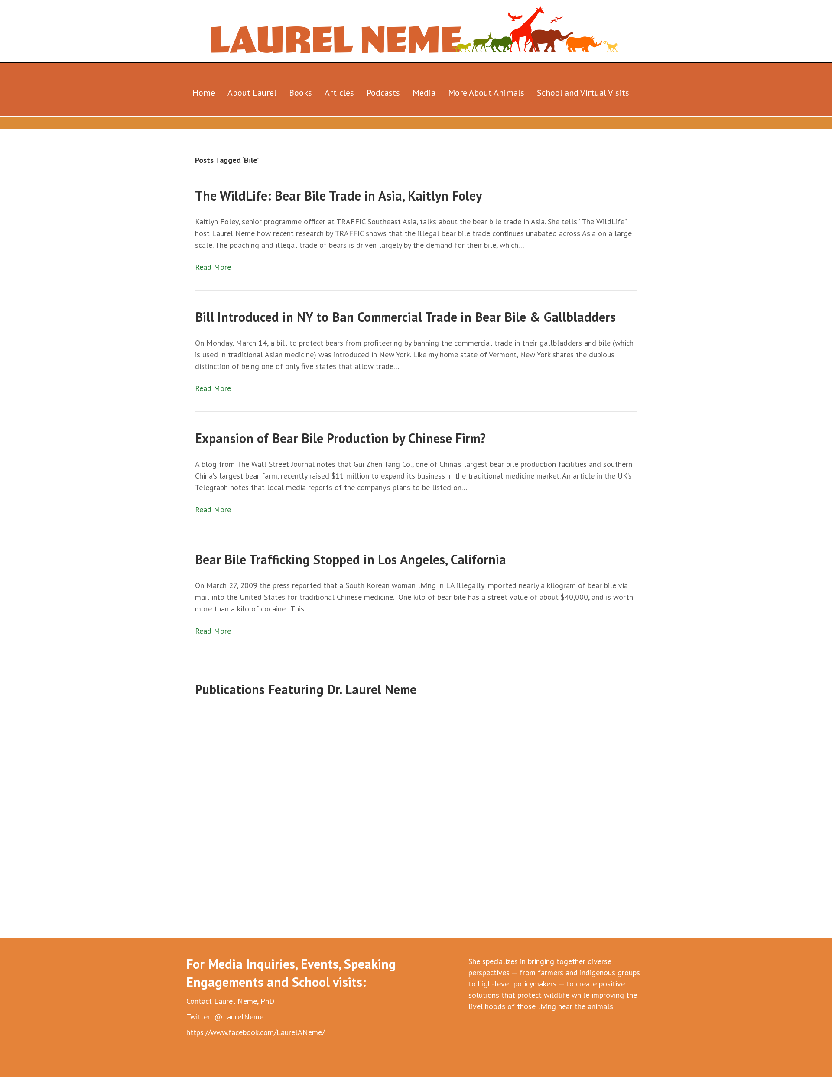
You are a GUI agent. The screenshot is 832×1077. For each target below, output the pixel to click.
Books (300, 92)
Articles (339, 92)
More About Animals (486, 92)
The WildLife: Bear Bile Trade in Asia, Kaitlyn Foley (338, 195)
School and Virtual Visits (583, 92)
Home (203, 92)
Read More (213, 267)
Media (424, 92)
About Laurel (252, 92)
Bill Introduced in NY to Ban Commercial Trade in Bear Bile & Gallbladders (405, 316)
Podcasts (383, 92)
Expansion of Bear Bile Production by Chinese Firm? (340, 438)
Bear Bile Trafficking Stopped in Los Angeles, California (350, 559)
